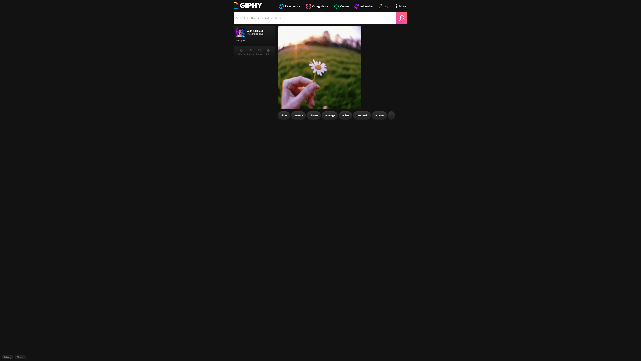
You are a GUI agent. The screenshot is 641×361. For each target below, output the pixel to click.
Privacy (7, 357)
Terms (20, 357)
